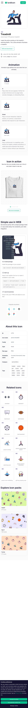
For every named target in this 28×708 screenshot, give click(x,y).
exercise (18, 366)
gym (12, 368)
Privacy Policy (19, 693)
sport (22, 368)
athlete (13, 370)
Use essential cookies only (14, 702)
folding (23, 375)
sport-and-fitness (15, 361)
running (18, 372)
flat (11, 56)
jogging (13, 375)
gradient (15, 56)
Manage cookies (14, 705)
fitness (23, 366)
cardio (23, 372)
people (23, 370)
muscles (17, 368)
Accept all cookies (14, 699)
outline (4, 56)
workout (13, 372)
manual (18, 375)
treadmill (13, 366)
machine (18, 370)
